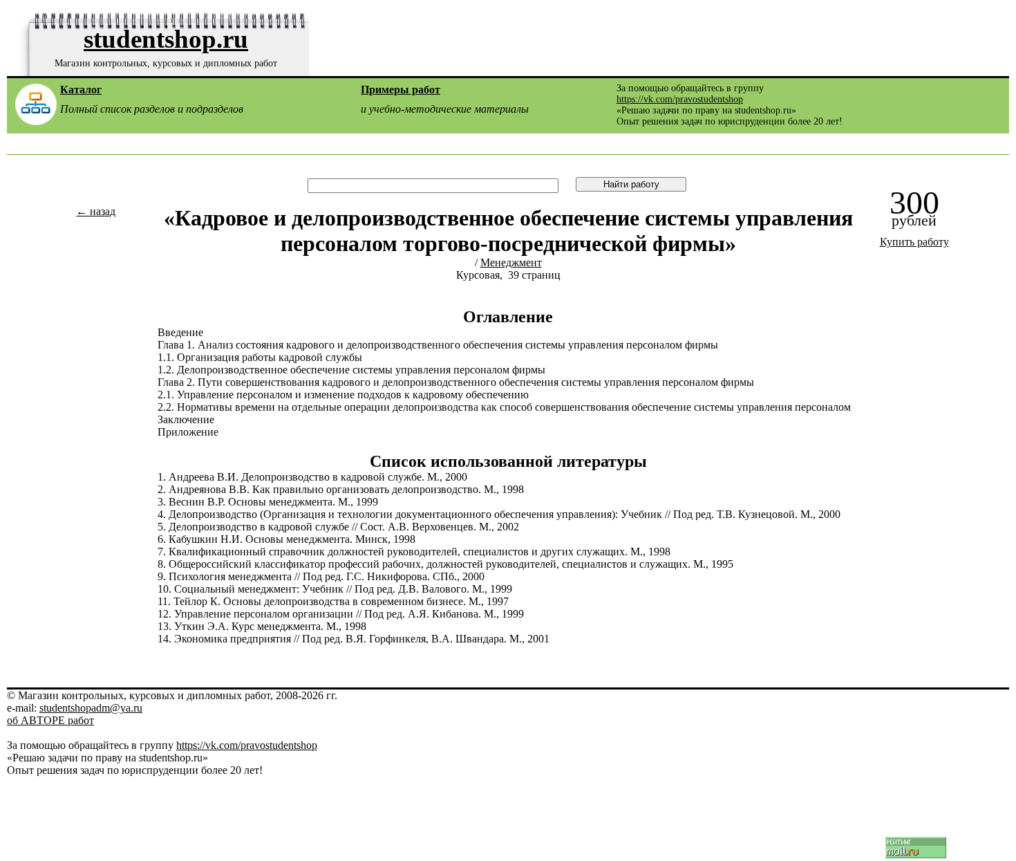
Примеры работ (400, 89)
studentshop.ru (166, 39)
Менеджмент (511, 262)
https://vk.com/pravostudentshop (680, 99)
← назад (95, 211)
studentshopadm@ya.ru (90, 708)
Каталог (81, 89)
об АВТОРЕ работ (50, 720)
